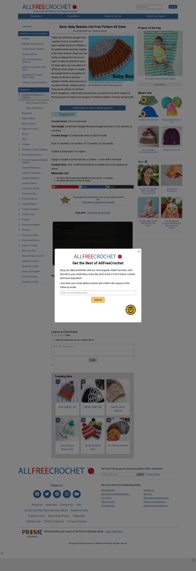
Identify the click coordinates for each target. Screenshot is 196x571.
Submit (98, 299)
